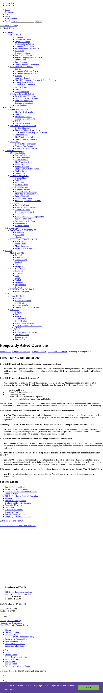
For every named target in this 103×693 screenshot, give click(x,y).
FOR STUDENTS (17, 153)
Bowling (18, 287)
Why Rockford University (25, 96)
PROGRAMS (15, 35)
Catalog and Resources (24, 82)
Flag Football (20, 285)
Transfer (18, 114)
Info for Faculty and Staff (15, 487)
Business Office (21, 185)
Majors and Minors (22, 42)
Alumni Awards (21, 305)
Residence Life (21, 164)
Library (8, 16)
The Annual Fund (22, 335)
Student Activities (22, 166)
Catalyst (18, 312)
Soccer (17, 264)
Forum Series (20, 244)
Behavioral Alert (21, 223)
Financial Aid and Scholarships (27, 130)
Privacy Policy (11, 661)
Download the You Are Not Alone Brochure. (18, 526)
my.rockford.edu (11, 19)
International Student (23, 116)
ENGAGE (14, 310)
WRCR (18, 316)
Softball (18, 280)
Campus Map (20, 178)
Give (7, 14)
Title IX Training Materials (15, 514)
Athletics (8, 251)
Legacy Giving (21, 337)
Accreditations (21, 105)
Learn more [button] (9, 689)
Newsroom (9, 12)
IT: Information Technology (26, 191)
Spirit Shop (19, 89)
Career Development (23, 157)
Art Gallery (19, 232)
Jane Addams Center (23, 219)
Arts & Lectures (11, 228)
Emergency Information (14, 646)
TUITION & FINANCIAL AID (23, 126)
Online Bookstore (22, 91)
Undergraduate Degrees (24, 44)
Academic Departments (24, 46)
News (7, 652)
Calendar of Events (22, 210)
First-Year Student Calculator (26, 137)
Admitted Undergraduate (25, 119)
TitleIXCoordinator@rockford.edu (18, 592)
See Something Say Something (27, 221)
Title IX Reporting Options (15, 501)
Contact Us (9, 5)
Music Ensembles (22, 246)
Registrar (18, 76)
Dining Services (21, 187)
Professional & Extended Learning (28, 48)
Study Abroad (20, 60)
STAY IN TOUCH (17, 296)
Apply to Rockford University (27, 148)
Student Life (20, 173)
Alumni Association (23, 300)
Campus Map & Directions (11, 623)
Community (14, 203)
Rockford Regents (22, 291)
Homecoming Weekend (24, 323)
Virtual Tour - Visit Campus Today (14, 625)
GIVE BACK (15, 328)
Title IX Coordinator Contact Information (21, 496)
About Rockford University (26, 207)
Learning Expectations (24, 103)
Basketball (19, 257)
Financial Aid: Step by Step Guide (33, 132)
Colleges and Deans (23, 39)
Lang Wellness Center (24, 196)
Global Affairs (20, 214)
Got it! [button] (89, 688)
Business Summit (22, 226)
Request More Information (25, 144)
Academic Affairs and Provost (27, 71)
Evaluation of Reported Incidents (18, 503)
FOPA (17, 314)
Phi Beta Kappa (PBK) (24, 101)
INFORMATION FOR (19, 110)
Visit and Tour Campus (24, 146)
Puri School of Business (24, 55)
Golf (17, 275)
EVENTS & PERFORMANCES (23, 239)
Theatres (18, 237)
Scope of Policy (11, 494)
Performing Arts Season (24, 248)
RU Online (19, 51)
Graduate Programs (22, 53)
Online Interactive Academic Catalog (19, 637)
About (7, 10)
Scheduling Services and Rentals (28, 201)
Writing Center (21, 87)
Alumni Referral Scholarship (26, 332)
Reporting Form (11, 512)
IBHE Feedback (11, 664)
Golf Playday (20, 319)
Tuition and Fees (21, 135)
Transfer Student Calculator (26, 139)
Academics (9, 32)
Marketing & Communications (27, 194)
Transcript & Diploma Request (27, 307)
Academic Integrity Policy (25, 73)
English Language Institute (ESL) (28, 57)
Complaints (9, 507)
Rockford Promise (22, 128)
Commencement (21, 160)
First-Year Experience (23, 162)
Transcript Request (22, 78)
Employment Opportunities (16, 639)
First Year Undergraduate (25, 112)
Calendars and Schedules (25, 85)
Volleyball (19, 266)
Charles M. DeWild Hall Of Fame (28, 325)
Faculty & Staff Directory (10, 621)
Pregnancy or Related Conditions (18, 516)
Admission (9, 107)
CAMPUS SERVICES (19, 176)
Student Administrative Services (27, 169)
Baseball (18, 255)
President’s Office (22, 205)
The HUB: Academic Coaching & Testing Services (35, 80)
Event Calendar (11, 655)
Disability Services (22, 189)
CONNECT (15, 141)
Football (18, 262)
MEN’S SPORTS (17, 253)
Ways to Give (20, 339)
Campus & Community (14, 151)
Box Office (19, 182)
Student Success (21, 171)
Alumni (8, 294)
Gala (17, 330)
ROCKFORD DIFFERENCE (22, 94)
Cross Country (21, 260)
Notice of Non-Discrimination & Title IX (21, 491)
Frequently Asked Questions (16, 489)
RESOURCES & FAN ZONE (22, 289)
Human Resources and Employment (29, 216)
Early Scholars (21, 62)
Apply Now (10, 3)
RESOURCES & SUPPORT (21, 67)
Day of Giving (21, 321)
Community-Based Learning (26, 98)
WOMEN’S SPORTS (19, 269)
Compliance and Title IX (25, 212)
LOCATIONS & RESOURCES (23, 230)
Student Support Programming (27, 64)
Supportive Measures (13, 505)
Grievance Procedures (14, 510)
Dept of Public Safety (23, 198)
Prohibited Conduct (12, 498)
